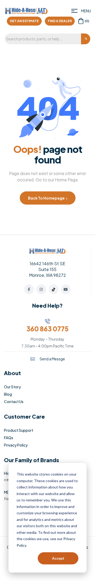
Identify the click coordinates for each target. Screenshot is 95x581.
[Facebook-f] (29, 289)
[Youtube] (65, 289)
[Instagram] (41, 289)
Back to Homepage (46, 198)
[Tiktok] (53, 289)
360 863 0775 (47, 329)
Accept (58, 558)
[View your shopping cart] (81, 21)
